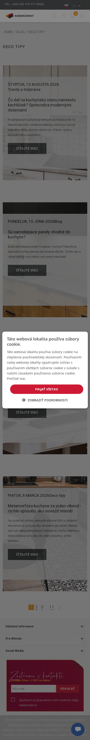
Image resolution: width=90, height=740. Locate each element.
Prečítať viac (16, 378)
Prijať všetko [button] (46, 389)
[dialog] (45, 370)
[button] (45, 400)
